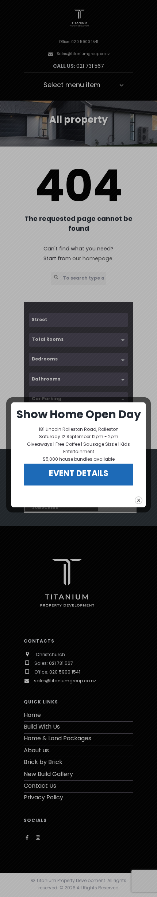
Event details (78, 474)
